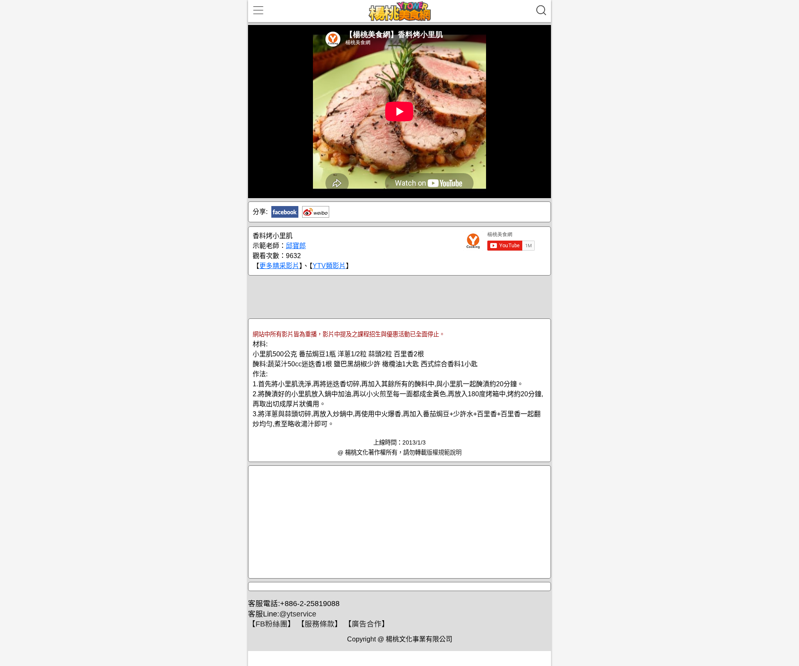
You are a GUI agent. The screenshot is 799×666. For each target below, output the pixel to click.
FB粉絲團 (272, 624)
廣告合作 (367, 624)
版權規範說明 (444, 452)
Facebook (284, 212)
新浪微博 (315, 212)
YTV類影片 (329, 265)
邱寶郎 (296, 245)
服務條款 (320, 624)
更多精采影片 (279, 265)
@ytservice (297, 614)
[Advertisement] (399, 296)
